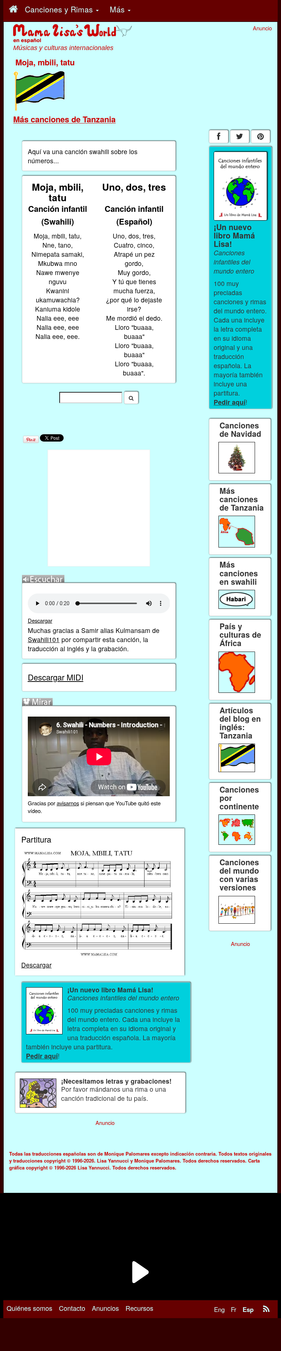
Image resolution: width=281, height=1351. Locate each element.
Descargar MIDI (55, 677)
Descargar (40, 620)
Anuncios (105, 1308)
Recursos (139, 1308)
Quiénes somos (29, 1308)
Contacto (72, 1308)
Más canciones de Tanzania (64, 119)
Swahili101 (44, 639)
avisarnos (68, 803)
